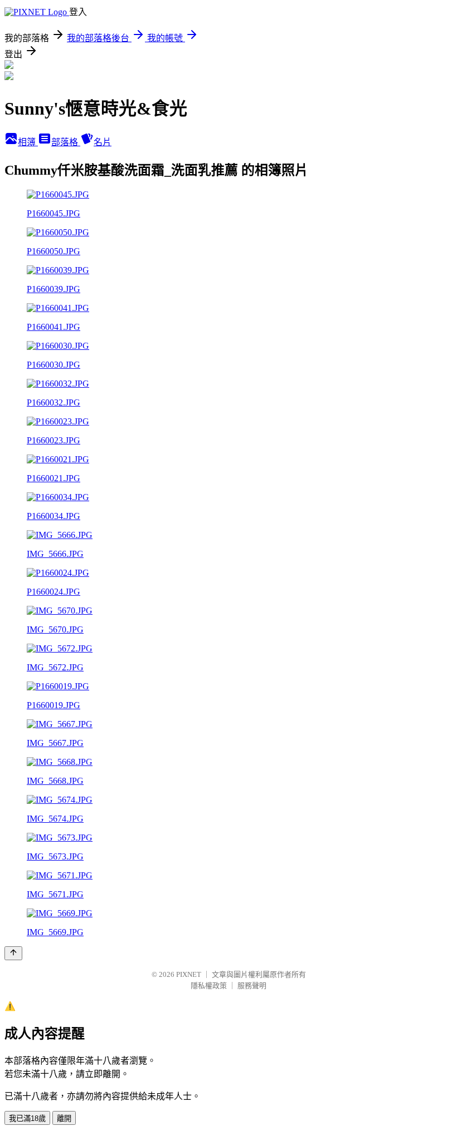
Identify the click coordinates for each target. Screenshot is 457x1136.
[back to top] (13, 953)
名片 (102, 142)
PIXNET (188, 974)
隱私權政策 (209, 985)
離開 (64, 1118)
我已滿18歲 (27, 1118)
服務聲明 (251, 985)
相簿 (28, 142)
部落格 (65, 142)
